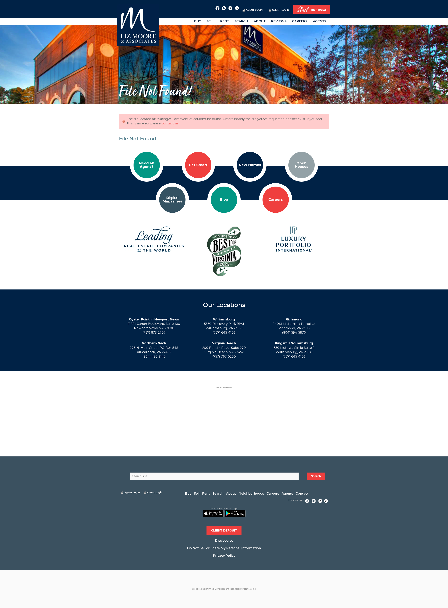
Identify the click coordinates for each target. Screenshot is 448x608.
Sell (211, 21)
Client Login (280, 10)
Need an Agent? (146, 165)
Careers (299, 21)
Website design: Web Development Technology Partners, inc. (224, 589)
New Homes (250, 165)
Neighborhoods (251, 493)
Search (241, 21)
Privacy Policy (224, 555)
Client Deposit (224, 530)
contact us (170, 123)
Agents (319, 21)
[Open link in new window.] (217, 7)
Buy (197, 21)
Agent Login (254, 10)
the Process (312, 9)
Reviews (278, 21)
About (259, 21)
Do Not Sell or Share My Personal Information (224, 548)
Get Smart (198, 165)
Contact (302, 493)
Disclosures (224, 540)
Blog (224, 199)
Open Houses (301, 165)
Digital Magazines (172, 199)
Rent (224, 21)
